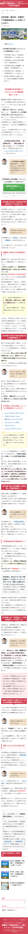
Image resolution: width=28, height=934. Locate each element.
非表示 (10, 44)
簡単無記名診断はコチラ (12, 187)
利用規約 (5, 919)
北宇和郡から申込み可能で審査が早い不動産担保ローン (14, 61)
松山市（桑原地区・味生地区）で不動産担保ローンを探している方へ (17, 863)
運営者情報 (22, 919)
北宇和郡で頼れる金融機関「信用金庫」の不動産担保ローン (14, 67)
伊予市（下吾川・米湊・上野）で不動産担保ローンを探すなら (17, 874)
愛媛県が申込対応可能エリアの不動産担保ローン (14, 922)
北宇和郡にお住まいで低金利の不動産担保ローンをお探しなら (14, 56)
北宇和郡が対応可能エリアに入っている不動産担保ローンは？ (14, 50)
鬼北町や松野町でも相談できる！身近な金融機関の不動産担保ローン (14, 78)
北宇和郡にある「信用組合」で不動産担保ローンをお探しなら (14, 72)
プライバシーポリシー (13, 919)
